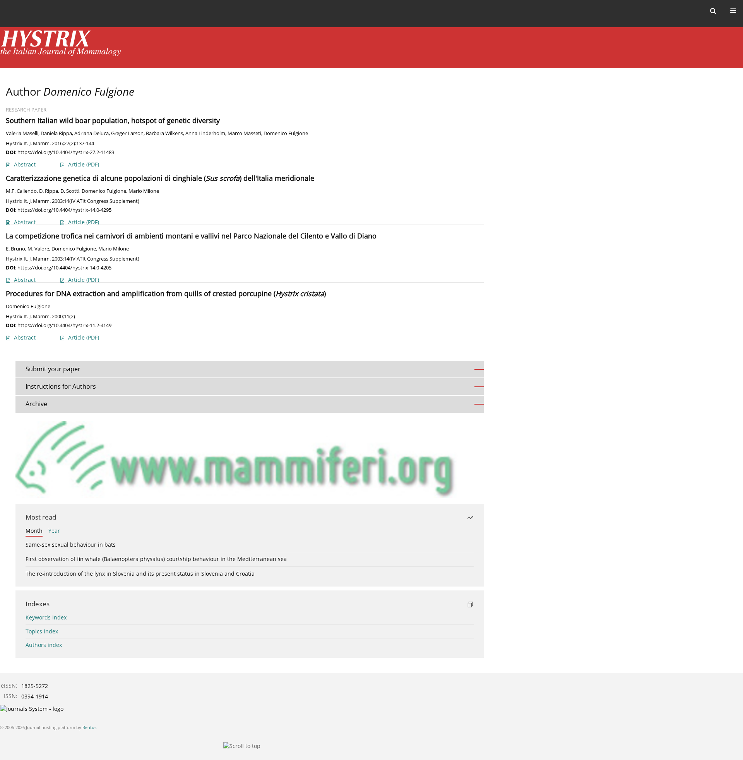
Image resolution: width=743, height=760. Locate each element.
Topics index (42, 631)
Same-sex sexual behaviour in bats (71, 544)
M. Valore (38, 248)
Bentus (89, 727)
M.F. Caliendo (21, 191)
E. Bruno (15, 248)
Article (83, 164)
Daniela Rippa (56, 133)
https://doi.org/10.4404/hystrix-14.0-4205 (64, 267)
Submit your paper (53, 369)
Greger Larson (127, 133)
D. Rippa (48, 191)
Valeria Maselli (22, 133)
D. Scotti (69, 191)
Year (54, 530)
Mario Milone (143, 191)
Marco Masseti (244, 133)
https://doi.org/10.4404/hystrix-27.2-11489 (65, 152)
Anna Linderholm (205, 133)
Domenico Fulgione (286, 133)
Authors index (44, 644)
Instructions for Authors (61, 386)
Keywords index (46, 617)
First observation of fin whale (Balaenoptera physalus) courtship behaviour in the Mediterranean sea (156, 559)
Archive (36, 404)
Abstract (25, 164)
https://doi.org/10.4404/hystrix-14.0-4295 (64, 209)
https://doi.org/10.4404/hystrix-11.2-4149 (64, 325)
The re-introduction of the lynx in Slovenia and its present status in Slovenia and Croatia (140, 573)
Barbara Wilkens (164, 133)
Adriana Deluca (91, 133)
